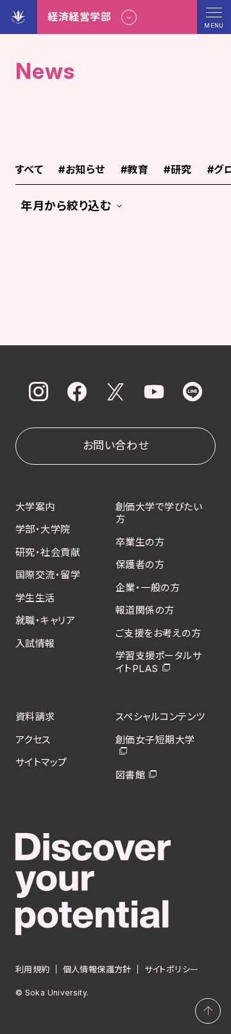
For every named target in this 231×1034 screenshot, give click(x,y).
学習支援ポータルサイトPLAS (158, 662)
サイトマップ (41, 762)
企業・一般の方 (148, 588)
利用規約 (32, 969)
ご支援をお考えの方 (158, 633)
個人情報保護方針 (97, 969)
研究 (177, 170)
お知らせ (81, 170)
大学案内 (35, 507)
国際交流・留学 (47, 575)
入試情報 (35, 643)
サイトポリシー (171, 969)
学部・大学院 (43, 529)
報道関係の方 (145, 610)
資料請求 (35, 717)
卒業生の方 (140, 542)
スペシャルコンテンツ (160, 717)
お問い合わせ (115, 445)
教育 (134, 170)
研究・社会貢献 (47, 552)
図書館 (130, 775)
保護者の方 (140, 564)
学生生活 (35, 598)
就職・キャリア (45, 620)
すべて (29, 170)
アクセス (33, 740)
